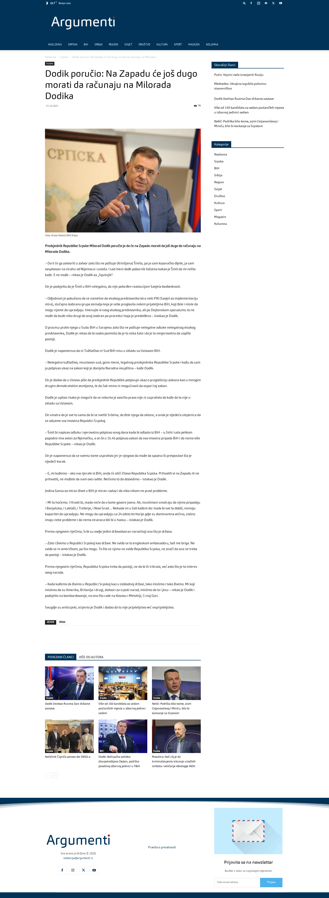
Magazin (194, 44)
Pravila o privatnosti (162, 847)
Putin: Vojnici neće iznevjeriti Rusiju (238, 75)
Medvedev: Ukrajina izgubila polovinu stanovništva (240, 86)
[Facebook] (251, 3)
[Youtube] (280, 3)
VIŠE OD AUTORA (91, 657)
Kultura (162, 44)
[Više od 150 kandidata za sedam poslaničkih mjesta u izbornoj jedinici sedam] (122, 683)
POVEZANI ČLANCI (61, 657)
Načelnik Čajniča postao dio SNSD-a (67, 756)
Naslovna (55, 44)
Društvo (144, 44)
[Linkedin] (90, 115)
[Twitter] (273, 3)
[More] (121, 115)
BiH (86, 44)
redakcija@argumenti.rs (78, 858)
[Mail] (266, 3)
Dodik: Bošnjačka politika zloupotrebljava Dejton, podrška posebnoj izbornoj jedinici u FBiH (119, 761)
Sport (178, 44)
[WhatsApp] (70, 115)
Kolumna (212, 44)
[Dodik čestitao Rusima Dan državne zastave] (69, 683)
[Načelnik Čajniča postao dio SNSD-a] (69, 736)
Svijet (128, 44)
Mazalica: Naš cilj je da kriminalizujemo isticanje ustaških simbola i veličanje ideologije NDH (174, 761)
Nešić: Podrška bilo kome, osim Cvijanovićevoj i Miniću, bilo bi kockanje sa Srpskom (171, 708)
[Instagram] (258, 3)
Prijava (271, 882)
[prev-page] (48, 775)
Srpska (72, 44)
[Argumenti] (78, 841)
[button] (244, 3)
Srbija (98, 44)
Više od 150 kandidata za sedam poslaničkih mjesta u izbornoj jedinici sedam (121, 708)
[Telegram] (80, 115)
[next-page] (55, 775)
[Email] (100, 115)
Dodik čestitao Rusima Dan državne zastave (244, 98)
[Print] (111, 115)
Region (113, 44)
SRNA (62, 622)
